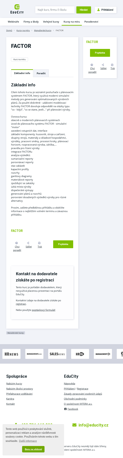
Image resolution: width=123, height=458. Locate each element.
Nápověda (69, 383)
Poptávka (63, 244)
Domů (9, 30)
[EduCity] (17, 8)
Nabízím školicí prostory (19, 388)
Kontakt (10, 403)
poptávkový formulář (43, 310)
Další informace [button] (28, 441)
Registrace (82, 388)
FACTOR (59, 30)
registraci (21, 303)
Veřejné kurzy (51, 21)
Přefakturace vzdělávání (19, 393)
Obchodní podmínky (75, 398)
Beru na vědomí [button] (33, 449)
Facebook (73, 409)
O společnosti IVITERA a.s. (78, 403)
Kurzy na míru (72, 21)
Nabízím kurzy (14, 383)
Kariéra (10, 398)
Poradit (41, 73)
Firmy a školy (31, 21)
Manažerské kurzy (42, 30)
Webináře (13, 21)
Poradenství (91, 21)
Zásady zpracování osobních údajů (83, 393)
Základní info (22, 73)
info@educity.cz (93, 425)
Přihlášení (107, 9)
